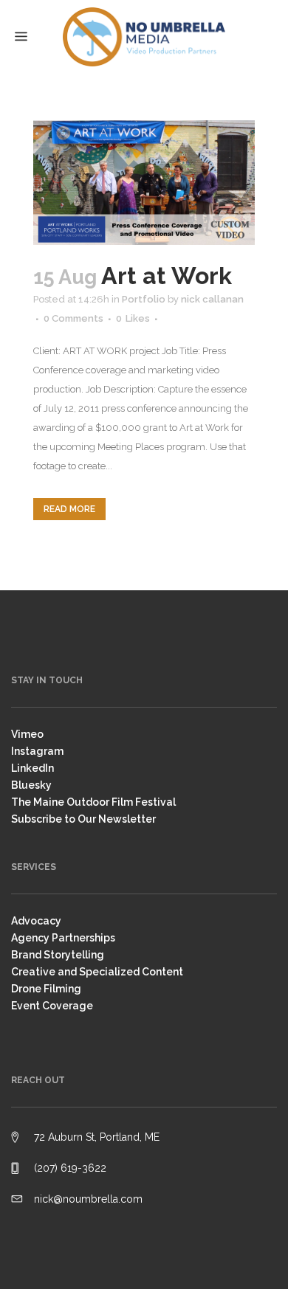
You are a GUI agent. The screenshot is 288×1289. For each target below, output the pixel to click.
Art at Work (166, 275)
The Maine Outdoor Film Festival (93, 802)
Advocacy (36, 921)
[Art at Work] (144, 182)
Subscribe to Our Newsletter (83, 819)
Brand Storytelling (57, 955)
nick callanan (212, 299)
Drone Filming (46, 989)
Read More (69, 509)
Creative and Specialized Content (97, 972)
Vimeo (27, 734)
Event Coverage (52, 1006)
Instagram (37, 751)
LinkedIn (32, 768)
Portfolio (143, 299)
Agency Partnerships (63, 938)
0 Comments (73, 318)
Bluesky (31, 785)
